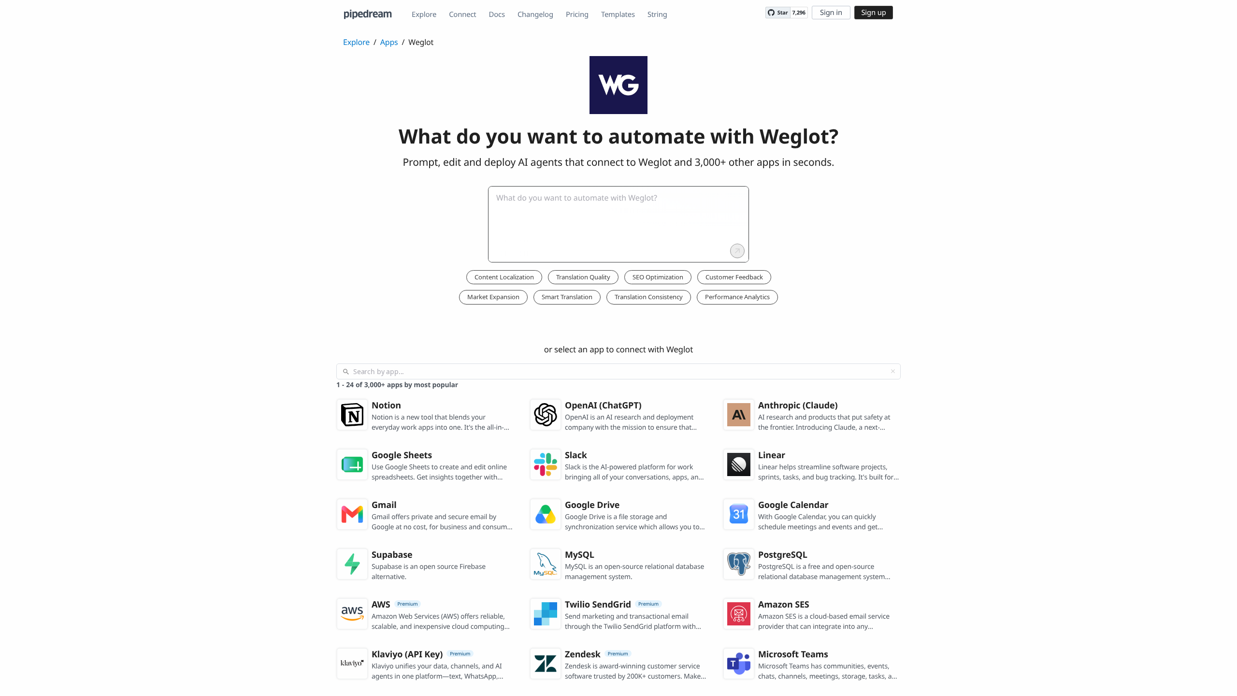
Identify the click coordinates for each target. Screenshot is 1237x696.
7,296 (798, 12)
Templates (618, 14)
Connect (462, 14)
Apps (389, 42)
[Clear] (893, 371)
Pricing (577, 14)
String (657, 14)
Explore (424, 14)
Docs (497, 14)
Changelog (535, 14)
